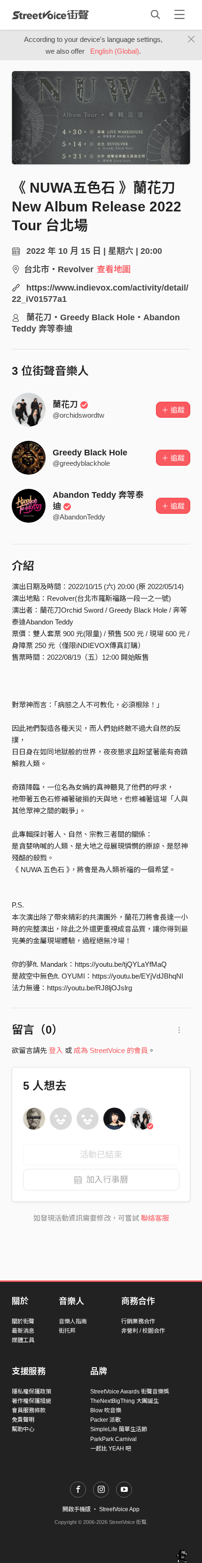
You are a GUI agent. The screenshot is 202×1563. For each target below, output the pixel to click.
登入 (56, 1050)
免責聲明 (23, 1420)
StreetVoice (50, 14)
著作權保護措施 (31, 1401)
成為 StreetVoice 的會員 (111, 1050)
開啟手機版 (76, 1509)
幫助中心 (23, 1429)
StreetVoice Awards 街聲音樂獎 (129, 1391)
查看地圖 (114, 269)
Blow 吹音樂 (105, 1410)
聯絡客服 (155, 1218)
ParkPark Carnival (113, 1439)
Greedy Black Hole (90, 452)
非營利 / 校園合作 (143, 1331)
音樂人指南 (73, 1321)
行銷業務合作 (138, 1321)
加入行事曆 (107, 1179)
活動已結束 (101, 1154)
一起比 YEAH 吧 (110, 1448)
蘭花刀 (65, 404)
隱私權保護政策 (31, 1391)
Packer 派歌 (105, 1420)
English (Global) (114, 51)
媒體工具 (23, 1340)
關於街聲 (23, 1321)
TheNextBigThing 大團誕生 (124, 1401)
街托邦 (67, 1331)
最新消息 (23, 1331)
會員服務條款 (29, 1410)
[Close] (191, 39)
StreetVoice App (119, 1509)
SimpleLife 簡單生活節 (118, 1429)
